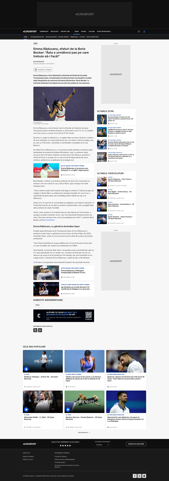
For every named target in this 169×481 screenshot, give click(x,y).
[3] (65, 445)
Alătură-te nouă (28, 459)
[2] (63, 445)
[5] (70, 445)
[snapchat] (144, 476)
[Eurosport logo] (30, 31)
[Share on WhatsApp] (40, 330)
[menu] (139, 31)
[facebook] (135, 476)
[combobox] (103, 445)
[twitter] (139, 476)
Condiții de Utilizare (61, 456)
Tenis (35, 43)
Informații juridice (60, 462)
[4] (68, 445)
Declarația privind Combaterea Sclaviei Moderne (67, 466)
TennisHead (49, 220)
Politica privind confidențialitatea (65, 459)
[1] (60, 445)
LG (34, 262)
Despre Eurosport (28, 456)
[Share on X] (35, 330)
